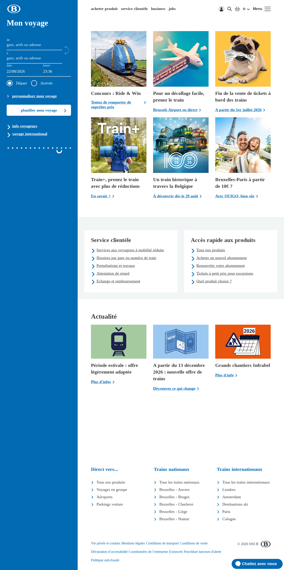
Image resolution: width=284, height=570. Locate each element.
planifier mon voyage (39, 110)
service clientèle (134, 8)
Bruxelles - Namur (174, 519)
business (158, 8)
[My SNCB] (221, 9)
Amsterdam (231, 497)
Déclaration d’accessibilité (109, 552)
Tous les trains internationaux (246, 482)
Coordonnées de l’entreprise (148, 552)
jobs (172, 8)
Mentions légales (133, 543)
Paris (226, 511)
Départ (21, 83)
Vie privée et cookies (105, 543)
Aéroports (104, 497)
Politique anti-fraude (105, 560)
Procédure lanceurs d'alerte (202, 552)
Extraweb (176, 552)
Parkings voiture (110, 504)
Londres (228, 489)
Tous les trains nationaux (179, 482)
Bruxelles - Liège (173, 511)
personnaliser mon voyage (34, 96)
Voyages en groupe (112, 489)
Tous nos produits (111, 482)
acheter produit (104, 8)
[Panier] (237, 9)
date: (10, 65)
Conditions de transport (162, 543)
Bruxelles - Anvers (174, 489)
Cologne (229, 519)
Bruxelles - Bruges (174, 497)
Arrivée (46, 83)
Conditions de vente (194, 543)
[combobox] (57, 72)
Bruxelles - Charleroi (176, 504)
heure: (47, 65)
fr (244, 9)
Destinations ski (235, 504)
